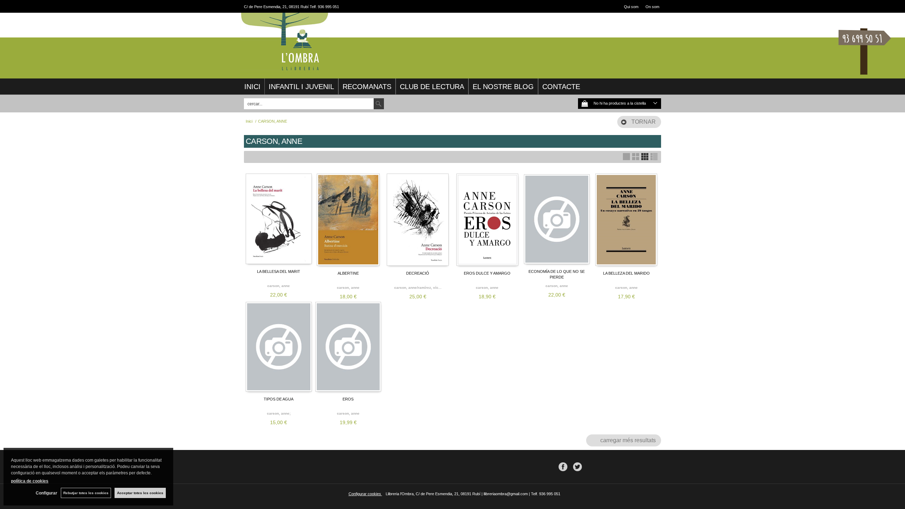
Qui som (631, 7)
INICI (252, 86)
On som (652, 7)
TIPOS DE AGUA (278, 399)
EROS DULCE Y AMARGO (487, 273)
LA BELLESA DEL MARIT (278, 271)
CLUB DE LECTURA (432, 86)
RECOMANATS (367, 86)
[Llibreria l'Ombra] (284, 70)
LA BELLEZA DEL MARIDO (626, 273)
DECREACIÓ (417, 273)
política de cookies (29, 481)
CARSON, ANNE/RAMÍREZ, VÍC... (418, 287)
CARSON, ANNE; (279, 413)
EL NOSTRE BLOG (503, 86)
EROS (348, 399)
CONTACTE (561, 86)
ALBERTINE (348, 273)
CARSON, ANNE (278, 286)
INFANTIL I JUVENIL (301, 86)
